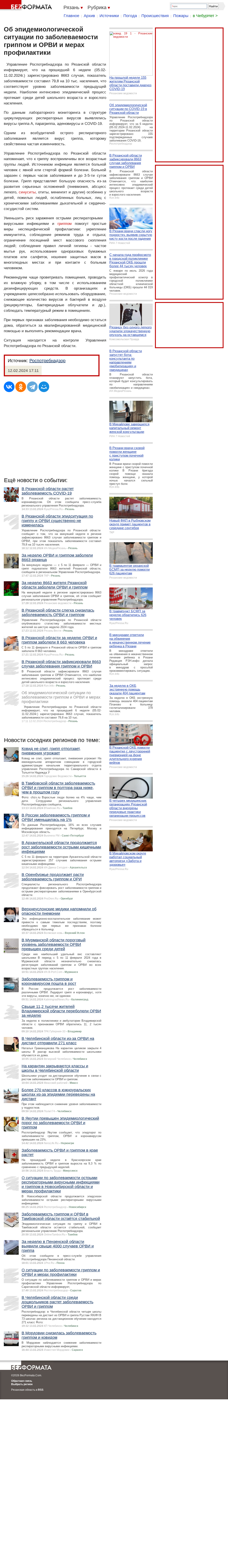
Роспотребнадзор (47, 360)
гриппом (64, 224)
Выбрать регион (22, 1384)
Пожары (180, 16)
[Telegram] (32, 386)
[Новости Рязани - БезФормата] (26, 5)
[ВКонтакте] (9, 386)
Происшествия (155, 16)
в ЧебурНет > (205, 16)
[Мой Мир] (44, 386)
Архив (89, 16)
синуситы (27, 192)
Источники (109, 16)
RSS (40, 1389)
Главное (71, 16)
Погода (130, 16)
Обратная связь (21, 1380)
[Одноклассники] (20, 386)
